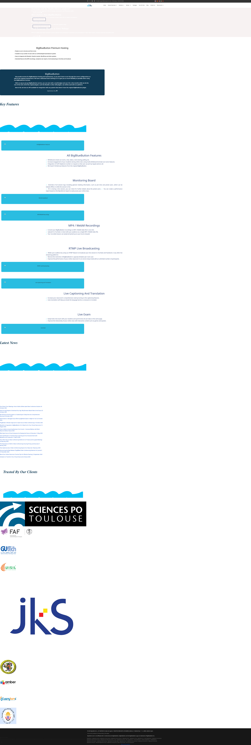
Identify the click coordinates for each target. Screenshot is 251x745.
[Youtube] (92, 1)
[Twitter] (89, 1)
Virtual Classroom (112, 5)
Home (104, 5)
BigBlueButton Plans (51, 90)
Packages (135, 5)
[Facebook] (87, 1)
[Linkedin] (94, 1)
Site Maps (107, 733)
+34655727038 (120, 1)
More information (125, 744)
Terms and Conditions (92, 733)
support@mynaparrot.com (105, 1)
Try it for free (142, 5)
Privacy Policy (101, 733)
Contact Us (152, 5)
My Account (159, 5)
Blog (147, 5)
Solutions (121, 5)
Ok (1, 742)
